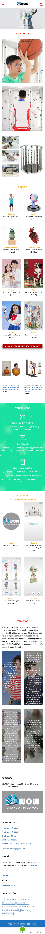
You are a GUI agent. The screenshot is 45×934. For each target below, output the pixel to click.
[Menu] (3, 3)
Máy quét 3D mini (22, 903)
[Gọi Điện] (22, 929)
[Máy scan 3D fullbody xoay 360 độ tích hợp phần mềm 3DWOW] (34, 368)
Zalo (31, 932)
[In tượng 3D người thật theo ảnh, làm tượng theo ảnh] (11, 368)
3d (3, 899)
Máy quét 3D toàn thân (9, 906)
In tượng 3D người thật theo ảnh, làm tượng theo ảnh (10, 388)
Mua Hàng (40, 932)
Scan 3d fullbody (7, 914)
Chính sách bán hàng (10, 828)
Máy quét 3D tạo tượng (26, 906)
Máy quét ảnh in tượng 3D (10, 910)
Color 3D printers (11, 899)
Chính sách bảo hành (10, 832)
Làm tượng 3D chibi (8, 903)
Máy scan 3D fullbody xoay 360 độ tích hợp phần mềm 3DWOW (33, 389)
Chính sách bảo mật (9, 840)
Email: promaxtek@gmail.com (13, 849)
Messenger (5, 932)
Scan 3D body (25, 910)
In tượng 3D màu (24, 899)
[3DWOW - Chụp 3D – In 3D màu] (22, 4)
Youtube (14, 932)
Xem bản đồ (32, 865)
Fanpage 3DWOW (9, 886)
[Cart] (41, 4)
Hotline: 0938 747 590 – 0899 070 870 (16, 844)
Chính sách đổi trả (9, 836)
